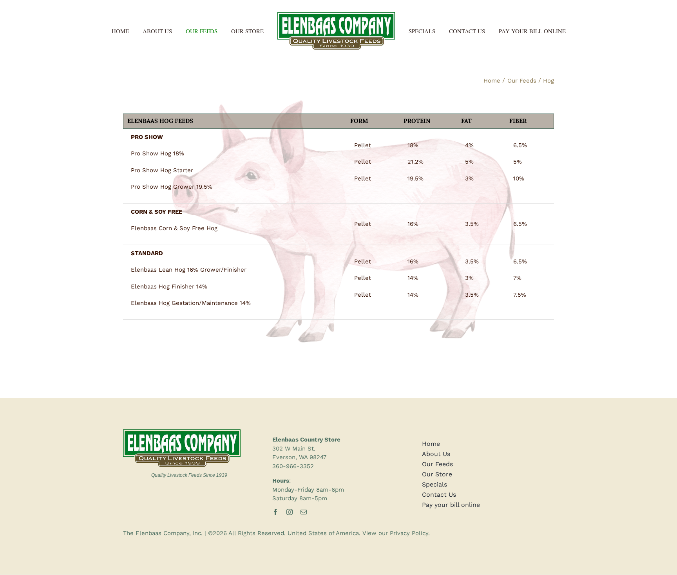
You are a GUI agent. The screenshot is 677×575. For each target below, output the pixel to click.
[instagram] (289, 512)
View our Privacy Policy (395, 533)
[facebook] (275, 512)
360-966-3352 (293, 466)
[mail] (303, 512)
